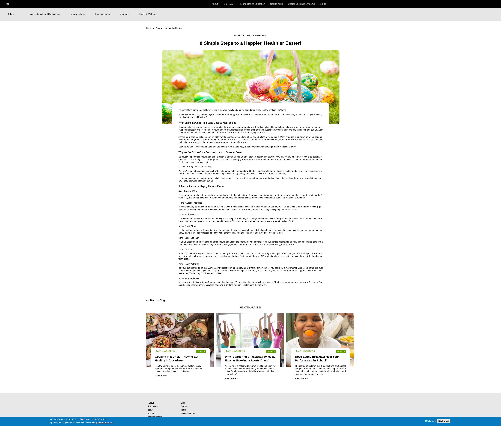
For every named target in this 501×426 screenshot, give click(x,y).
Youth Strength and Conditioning (45, 14)
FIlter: (11, 14)
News (151, 410)
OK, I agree (430, 421)
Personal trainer (102, 14)
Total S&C (228, 4)
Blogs (323, 4)
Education (153, 406)
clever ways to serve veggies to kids (268, 221)
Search (496, 3)
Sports (184, 406)
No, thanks (443, 421)
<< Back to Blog (155, 300)
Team (183, 410)
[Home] (10, 2)
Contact (151, 413)
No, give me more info (102, 422)
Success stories (188, 413)
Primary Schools (77, 14)
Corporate (124, 14)
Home (149, 28)
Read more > (161, 376)
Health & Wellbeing (148, 14)
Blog (158, 28)
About (151, 403)
